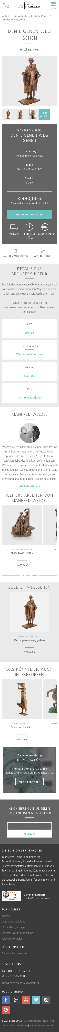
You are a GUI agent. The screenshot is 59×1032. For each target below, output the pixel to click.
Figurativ (29, 376)
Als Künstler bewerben (14, 953)
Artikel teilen (43, 256)
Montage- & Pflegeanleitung (17, 933)
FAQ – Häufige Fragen (14, 927)
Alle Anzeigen (29, 575)
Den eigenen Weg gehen (13, 19)
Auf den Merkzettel (15, 256)
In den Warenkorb (29, 214)
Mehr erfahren (29, 781)
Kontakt (6, 915)
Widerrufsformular (12, 938)
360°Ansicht (44, 114)
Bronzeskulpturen (22, 16)
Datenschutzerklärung (38, 1020)
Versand (14, 234)
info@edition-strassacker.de (20, 983)
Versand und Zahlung (13, 921)
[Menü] (19, 893)
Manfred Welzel (41, 16)
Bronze (29, 332)
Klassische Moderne (29, 397)
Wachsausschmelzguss (29, 354)
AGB (31, 1025)
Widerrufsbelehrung (19, 1025)
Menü (53, 8)
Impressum (40, 1025)
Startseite (6, 16)
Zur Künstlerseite (30, 485)
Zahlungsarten (46, 234)
